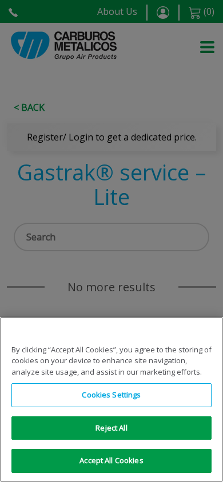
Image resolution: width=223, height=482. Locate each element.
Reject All (111, 428)
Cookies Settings (111, 394)
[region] (111, 399)
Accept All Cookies (111, 460)
